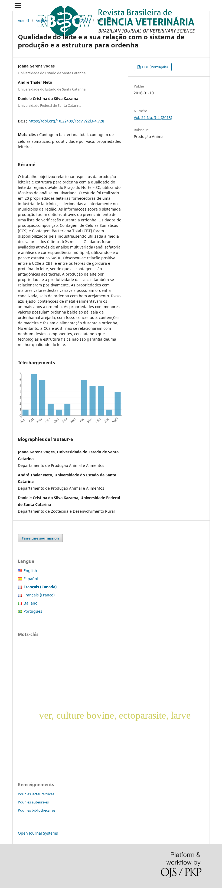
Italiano (30, 603)
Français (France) (39, 595)
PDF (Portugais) (154, 66)
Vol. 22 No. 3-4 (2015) (73, 20)
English (30, 570)
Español (31, 578)
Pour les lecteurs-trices (36, 794)
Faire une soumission (40, 538)
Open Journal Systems (38, 833)
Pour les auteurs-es (33, 802)
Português (33, 611)
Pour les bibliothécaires (36, 810)
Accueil (23, 20)
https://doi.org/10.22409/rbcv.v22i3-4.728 (66, 121)
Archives (42, 20)
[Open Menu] (17, 5)
